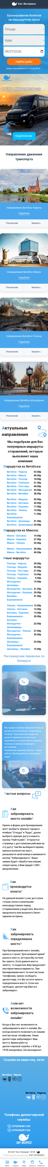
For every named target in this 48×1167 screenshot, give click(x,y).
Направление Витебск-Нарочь (24, 207)
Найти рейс (24, 61)
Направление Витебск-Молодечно (24, 400)
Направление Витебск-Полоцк (24, 336)
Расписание (12, 223)
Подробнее (24, 213)
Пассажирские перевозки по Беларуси (24, 658)
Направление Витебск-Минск (24, 272)
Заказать (36, 223)
